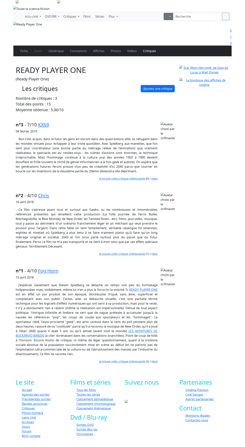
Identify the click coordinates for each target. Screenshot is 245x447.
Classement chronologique (95, 404)
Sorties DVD (85, 425)
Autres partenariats (199, 399)
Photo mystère (32, 413)
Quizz (26, 427)
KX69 (43, 124)
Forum (26, 431)
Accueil (27, 390)
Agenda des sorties (36, 394)
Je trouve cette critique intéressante (121, 178)
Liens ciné (29, 417)
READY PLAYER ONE (143, 290)
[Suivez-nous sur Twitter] (143, 394)
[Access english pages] (71, 2)
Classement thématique (93, 408)
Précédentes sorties (36, 399)
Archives (28, 422)
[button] (33, 16)
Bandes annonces (34, 404)
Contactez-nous (196, 420)
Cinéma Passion (196, 390)
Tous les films (86, 390)
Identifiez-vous (218, 4)
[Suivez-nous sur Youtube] (151, 394)
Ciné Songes (194, 394)
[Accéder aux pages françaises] (36, 2)
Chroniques (84, 434)
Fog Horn (48, 270)
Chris (43, 195)
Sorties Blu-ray (86, 429)
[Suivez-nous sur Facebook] (134, 394)
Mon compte (31, 436)
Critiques (28, 408)
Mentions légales (197, 415)
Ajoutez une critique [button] (157, 89)
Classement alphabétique (94, 399)
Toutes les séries (88, 394)
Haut (154, 178)
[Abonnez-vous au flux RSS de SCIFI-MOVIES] (160, 394)
